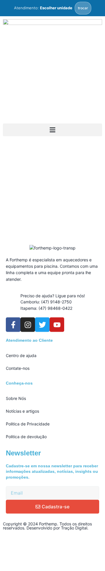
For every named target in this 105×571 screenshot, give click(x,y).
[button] (52, 129)
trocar (83, 8)
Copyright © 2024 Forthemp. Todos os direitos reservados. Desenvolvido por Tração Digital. (47, 525)
